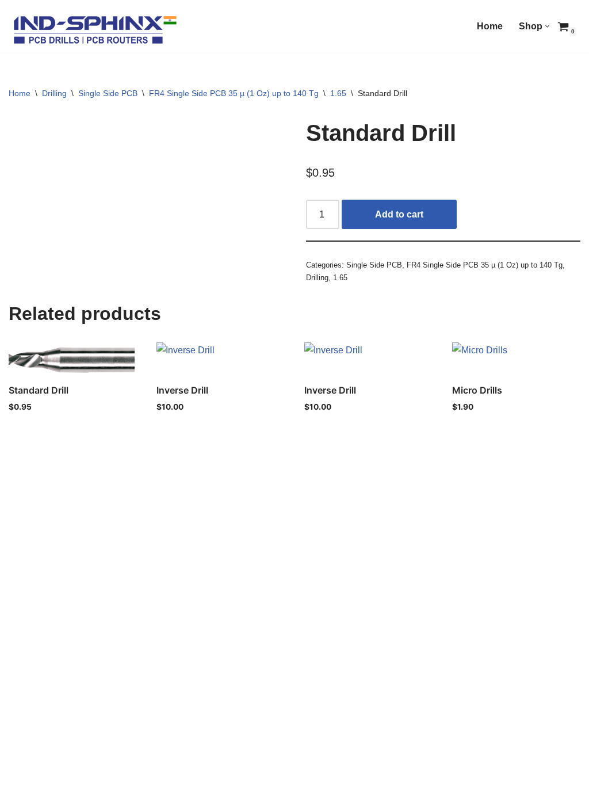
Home (490, 26)
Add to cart (399, 214)
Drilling (54, 93)
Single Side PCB (107, 93)
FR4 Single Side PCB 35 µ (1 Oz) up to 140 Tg (234, 93)
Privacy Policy (40, 761)
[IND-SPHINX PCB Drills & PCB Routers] (95, 29)
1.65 (338, 93)
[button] (547, 26)
